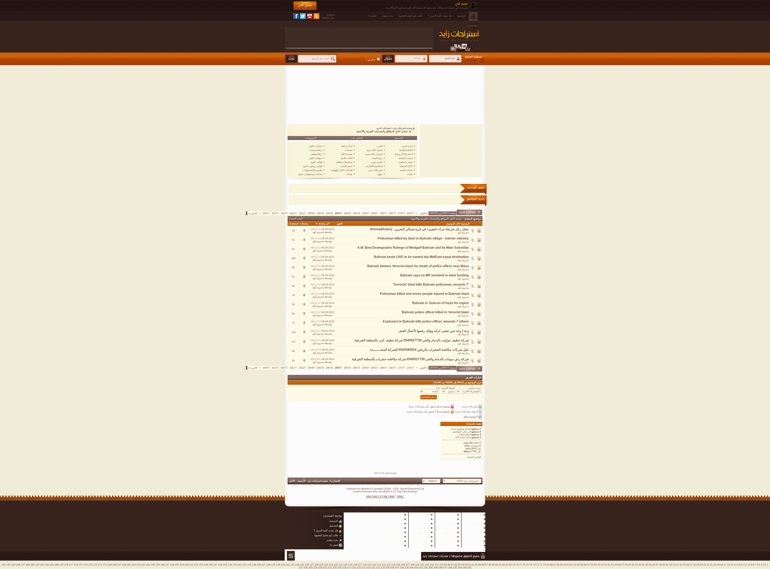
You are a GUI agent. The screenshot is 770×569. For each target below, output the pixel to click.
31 (677, 564)
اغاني (380, 146)
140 (249, 564)
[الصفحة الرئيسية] (473, 16)
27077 (401, 213)
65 (561, 564)
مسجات (348, 150)
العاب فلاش (347, 158)
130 (297, 564)
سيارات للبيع (316, 146)
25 (697, 564)
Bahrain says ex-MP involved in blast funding (434, 275)
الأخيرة (252, 213)
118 (355, 564)
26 (694, 564)
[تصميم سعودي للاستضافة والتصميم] (291, 556)
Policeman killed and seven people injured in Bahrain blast (424, 293)
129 (302, 564)
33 (670, 564)
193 (464, 567)
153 (186, 564)
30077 (284, 213)
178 (66, 564)
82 (503, 564)
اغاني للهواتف (476, 545)
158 (162, 564)
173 (90, 564)
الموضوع (465, 223)
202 (421, 567)
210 (383, 567)
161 (148, 564)
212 (373, 567)
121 (340, 564)
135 (273, 564)
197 (445, 567)
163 (138, 564)
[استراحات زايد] (463, 37)
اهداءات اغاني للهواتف (342, 170)
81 (507, 564)
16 (728, 564)
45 (629, 564)
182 (47, 564)
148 (211, 564)
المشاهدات (293, 223)
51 (609, 564)
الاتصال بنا (335, 481)
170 (105, 564)
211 (378, 567)
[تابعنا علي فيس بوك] (296, 16)
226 (306, 567)
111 (389, 564)
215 (359, 567)
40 (646, 564)
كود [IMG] (476, 448)
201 (426, 567)
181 (52, 564)
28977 (383, 213)
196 (450, 567)
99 (445, 564)
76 (524, 564)
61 (575, 564)
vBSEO (386, 491)
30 (680, 564)
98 (449, 564)
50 (612, 564)
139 (254, 564)
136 (268, 564)
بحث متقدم (387, 15)
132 (288, 564)
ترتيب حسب (474, 387)
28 (687, 564)
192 (469, 567)
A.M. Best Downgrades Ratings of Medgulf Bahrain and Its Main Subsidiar (413, 247)
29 (684, 564)
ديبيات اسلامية (406, 158)
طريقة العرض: (448, 387)
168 (114, 564)
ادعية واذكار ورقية (404, 154)
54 (599, 564)
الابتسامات (475, 445)
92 (469, 564)
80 (510, 564)
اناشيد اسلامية (396, 514)
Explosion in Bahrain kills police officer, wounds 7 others (426, 321)
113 (379, 564)
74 (530, 564)
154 (182, 564)
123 (331, 564)
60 (578, 564)
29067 (365, 213)
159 (158, 564)
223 (320, 567)
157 (167, 564)
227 (301, 567)
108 (403, 564)
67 (554, 564)
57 (588, 564)
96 (455, 564)
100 (441, 564)
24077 (410, 213)
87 (486, 564)
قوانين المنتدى (474, 456)
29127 (302, 213)
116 (365, 564)
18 (721, 564)
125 (321, 564)
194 (460, 567)
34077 (266, 213)
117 (360, 564)
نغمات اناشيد (406, 170)
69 (547, 564)
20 (714, 564)
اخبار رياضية (450, 514)
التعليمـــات (357, 138)
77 (520, 564)
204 (411, 567)
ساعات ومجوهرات (420, 545)
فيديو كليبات (346, 166)
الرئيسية (461, 15)
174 (85, 564)
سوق (380, 174)
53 (602, 564)
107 (408, 564)
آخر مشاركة (324, 223)
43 (636, 564)
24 (701, 564)
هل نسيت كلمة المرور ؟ (440, 15)
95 (459, 564)
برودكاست (377, 158)
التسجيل (398, 138)
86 (489, 564)
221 (330, 567)
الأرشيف (301, 481)
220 (334, 567)
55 (595, 564)
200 (431, 567)
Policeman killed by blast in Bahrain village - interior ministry (423, 238)
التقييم (339, 223)
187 (23, 564)
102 (432, 564)
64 (564, 564)
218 (344, 567)
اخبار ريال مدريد (448, 523)
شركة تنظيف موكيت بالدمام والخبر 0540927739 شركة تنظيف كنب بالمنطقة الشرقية (412, 340)
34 (667, 564)
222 (325, 567)
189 (13, 564)
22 (708, 564)
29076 (347, 213)
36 (660, 564)
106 (412, 564)
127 (312, 564)
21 (711, 564)
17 (725, 564)
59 (582, 564)
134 (278, 564)
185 (32, 564)
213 (368, 567)
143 (235, 564)
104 (422, 564)
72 (537, 564)
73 (534, 564)
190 (8, 564)
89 (479, 564)
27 (691, 564)
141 (244, 564)
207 (397, 567)
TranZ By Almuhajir (406, 491)
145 (225, 564)
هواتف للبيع (316, 162)
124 (326, 564)
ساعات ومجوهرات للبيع (310, 174)
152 (191, 564)
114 (374, 564)
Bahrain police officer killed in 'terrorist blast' (435, 312)
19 (718, 564)
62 (571, 564)
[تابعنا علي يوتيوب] (309, 16)
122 (336, 564)
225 (310, 567)
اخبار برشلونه (449, 527)
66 (558, 564)
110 (393, 564)
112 (384, 564)
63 (568, 564)
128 (307, 564)
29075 (356, 213)
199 (436, 567)
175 (81, 564)
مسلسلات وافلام (344, 162)
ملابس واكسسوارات (312, 170)
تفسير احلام (347, 154)
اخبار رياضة (347, 146)
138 (259, 564)
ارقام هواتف (316, 154)
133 (283, 564)
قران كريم (407, 146)
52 (605, 564)
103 (427, 564)
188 (18, 564)
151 (196, 564)
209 (387, 567)
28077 (392, 213)
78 (517, 564)
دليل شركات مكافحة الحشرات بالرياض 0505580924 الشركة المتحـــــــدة (419, 349)
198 (440, 567)
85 (493, 564)
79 (513, 564)
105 (417, 564)
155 (177, 564)
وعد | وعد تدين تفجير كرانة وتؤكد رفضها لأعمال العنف (433, 331)
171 (100, 564)
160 (153, 564)
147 (215, 564)
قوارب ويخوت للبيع (312, 166)
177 (71, 564)
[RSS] (316, 16)
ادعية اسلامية (397, 527)
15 (731, 564)
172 (95, 564)
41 (643, 564)
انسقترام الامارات (374, 166)
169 (109, 564)
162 (143, 564)
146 (220, 564)
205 (407, 567)
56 (592, 564)
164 (134, 564)
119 (350, 564)
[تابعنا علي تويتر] (303, 16)
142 (239, 564)
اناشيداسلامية (406, 150)
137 (263, 564)
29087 (311, 213)
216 (354, 567)
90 (476, 564)
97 (452, 564)
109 (398, 564)
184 (37, 564)
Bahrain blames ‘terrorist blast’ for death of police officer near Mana (418, 266)
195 (455, 567)
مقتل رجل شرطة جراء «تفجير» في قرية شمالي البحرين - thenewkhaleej (419, 229)
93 (466, 564)
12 (742, 564)
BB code (474, 442)
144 (230, 564)
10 (749, 564)
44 (633, 564)
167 (119, 564)
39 (650, 564)
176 (76, 564)
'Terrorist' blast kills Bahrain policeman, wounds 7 (431, 284)
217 (349, 567)
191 (4, 564)
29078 (329, 213)
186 (28, 564)
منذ (437, 387)
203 (416, 567)
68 (551, 564)
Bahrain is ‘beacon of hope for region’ (440, 303)
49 (616, 564)
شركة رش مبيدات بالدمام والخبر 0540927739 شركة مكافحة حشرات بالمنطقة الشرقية (410, 359)
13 (738, 564)
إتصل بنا (334, 545)
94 (462, 564)
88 (483, 564)
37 (657, 564)
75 (527, 564)
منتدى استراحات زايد (402, 128)
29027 (374, 213)
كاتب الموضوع (453, 223)
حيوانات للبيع (316, 158)
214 (363, 567)
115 (369, 564)
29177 (293, 213)
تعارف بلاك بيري (375, 150)
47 (622, 564)
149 (206, 564)
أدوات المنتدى (295, 218)
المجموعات (310, 138)
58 (585, 564)
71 (541, 564)
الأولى (423, 213)
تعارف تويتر (377, 162)
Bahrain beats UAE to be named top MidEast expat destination (421, 257)
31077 (275, 213)
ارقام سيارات (315, 150)
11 (745, 564)
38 (653, 564)
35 (663, 564)
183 (42, 564)
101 (437, 564)
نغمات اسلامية (406, 162)
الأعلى (292, 481)
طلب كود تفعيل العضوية (410, 15)
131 (292, 564)
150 (201, 564)
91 (472, 564)
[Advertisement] (359, 37)
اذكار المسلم (406, 166)
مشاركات (304, 223)
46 (626, 564)
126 (316, 564)
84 (496, 564)
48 (619, 564)
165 (129, 564)
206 (402, 567)
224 (315, 567)
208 (392, 567)
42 (639, 564)
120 (345, 564)
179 (61, 564)
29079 (320, 213)
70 (544, 564)
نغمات (409, 174)
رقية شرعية (397, 532)
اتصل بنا (372, 15)
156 (172, 564)
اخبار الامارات (449, 519)
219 (339, 567)
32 (674, 564)
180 (57, 564)
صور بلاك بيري (375, 170)
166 (124, 564)
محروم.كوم (463, 232)
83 (500, 564)
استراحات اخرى (383, 128)
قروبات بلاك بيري (374, 154)
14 (735, 564)
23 (704, 564)
